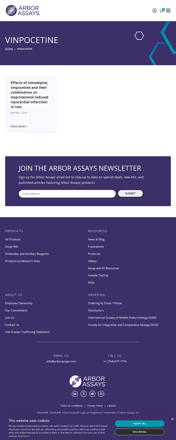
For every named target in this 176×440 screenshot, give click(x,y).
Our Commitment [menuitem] (16, 310)
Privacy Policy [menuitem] (94, 405)
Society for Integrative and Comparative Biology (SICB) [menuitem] (123, 325)
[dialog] (88, 427)
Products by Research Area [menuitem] (22, 261)
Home (9, 49)
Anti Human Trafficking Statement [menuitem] (27, 332)
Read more (23, 436)
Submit (130, 193)
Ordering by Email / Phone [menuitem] (105, 303)
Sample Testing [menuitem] (98, 275)
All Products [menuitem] (12, 239)
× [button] (172, 419)
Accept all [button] (139, 423)
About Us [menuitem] (13, 295)
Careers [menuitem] (111, 405)
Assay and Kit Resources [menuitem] (103, 268)
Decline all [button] (140, 431)
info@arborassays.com (61, 361)
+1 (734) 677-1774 (114, 361)
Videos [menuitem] (92, 261)
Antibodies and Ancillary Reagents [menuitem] (27, 254)
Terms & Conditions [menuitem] (71, 405)
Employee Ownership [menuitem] (18, 303)
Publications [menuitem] (96, 246)
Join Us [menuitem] (9, 318)
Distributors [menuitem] (96, 310)
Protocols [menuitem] (94, 254)
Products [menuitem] (14, 231)
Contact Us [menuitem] (12, 325)
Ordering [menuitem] (96, 295)
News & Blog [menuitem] (96, 239)
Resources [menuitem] (97, 231)
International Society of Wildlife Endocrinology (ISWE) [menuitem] (122, 318)
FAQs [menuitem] (91, 282)
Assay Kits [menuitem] (11, 246)
